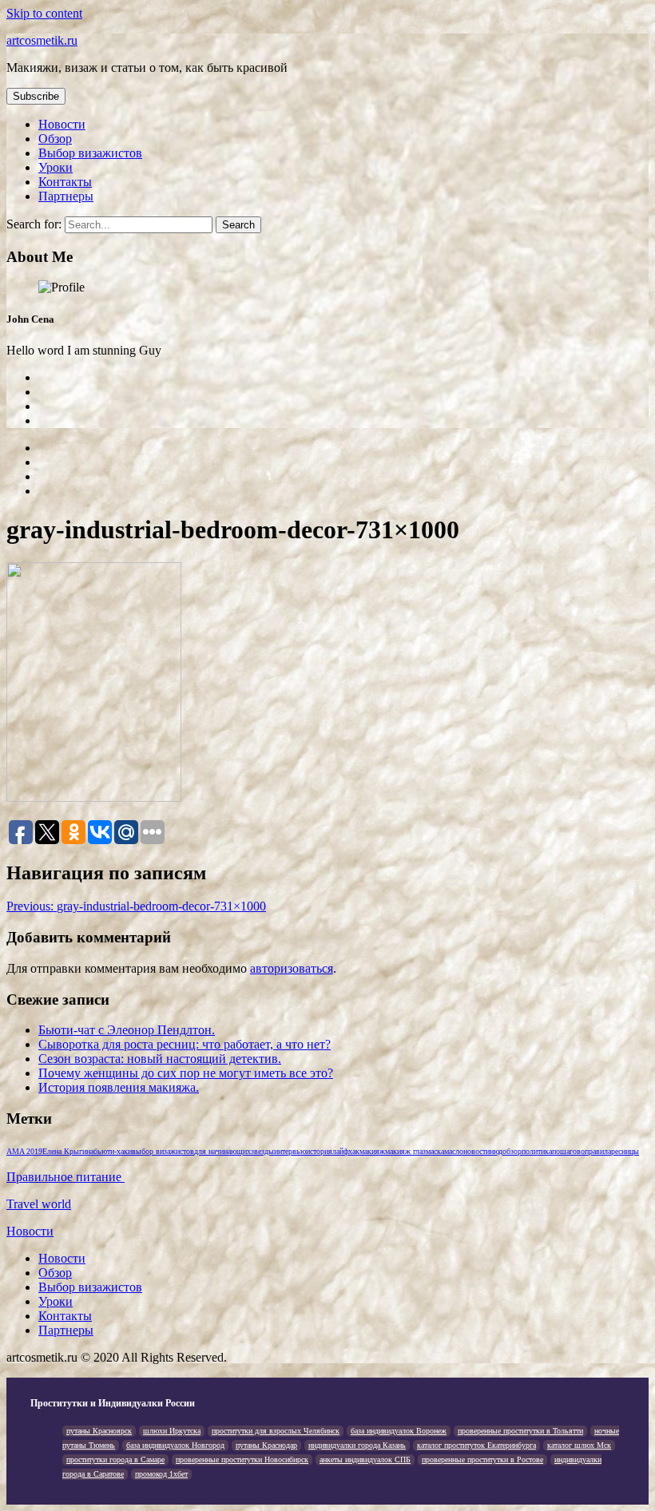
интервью (290, 1151)
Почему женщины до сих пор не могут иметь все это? (185, 1073)
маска (435, 1151)
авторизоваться (291, 968)
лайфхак (345, 1151)
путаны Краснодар (266, 1445)
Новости (61, 124)
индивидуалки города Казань (357, 1445)
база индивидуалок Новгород (175, 1445)
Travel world (38, 1204)
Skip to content (44, 13)
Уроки (55, 167)
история (319, 1151)
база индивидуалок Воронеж (399, 1430)
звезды (262, 1151)
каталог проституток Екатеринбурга (476, 1445)
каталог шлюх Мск (579, 1445)
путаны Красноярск (99, 1430)
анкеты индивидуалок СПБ (365, 1459)
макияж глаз (405, 1151)
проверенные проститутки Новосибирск (242, 1459)
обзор (512, 1151)
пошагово (568, 1151)
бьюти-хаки (112, 1151)
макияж (372, 1151)
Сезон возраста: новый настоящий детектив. (159, 1058)
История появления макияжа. (118, 1087)
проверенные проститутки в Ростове (482, 1459)
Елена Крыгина (67, 1151)
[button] (36, 96)
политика (537, 1151)
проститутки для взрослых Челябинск (275, 1430)
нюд (496, 1151)
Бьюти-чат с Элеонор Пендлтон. (126, 1030)
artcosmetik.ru (41, 40)
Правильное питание (65, 1177)
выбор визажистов (163, 1151)
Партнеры (65, 196)
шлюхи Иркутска (171, 1430)
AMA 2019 (24, 1151)
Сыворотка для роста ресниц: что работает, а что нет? (184, 1044)
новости (476, 1151)
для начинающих (222, 1151)
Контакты (65, 181)
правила (598, 1151)
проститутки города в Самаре (115, 1459)
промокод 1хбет (161, 1473)
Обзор (55, 138)
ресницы (625, 1151)
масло (453, 1151)
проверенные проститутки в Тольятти (520, 1430)
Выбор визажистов (90, 153)
